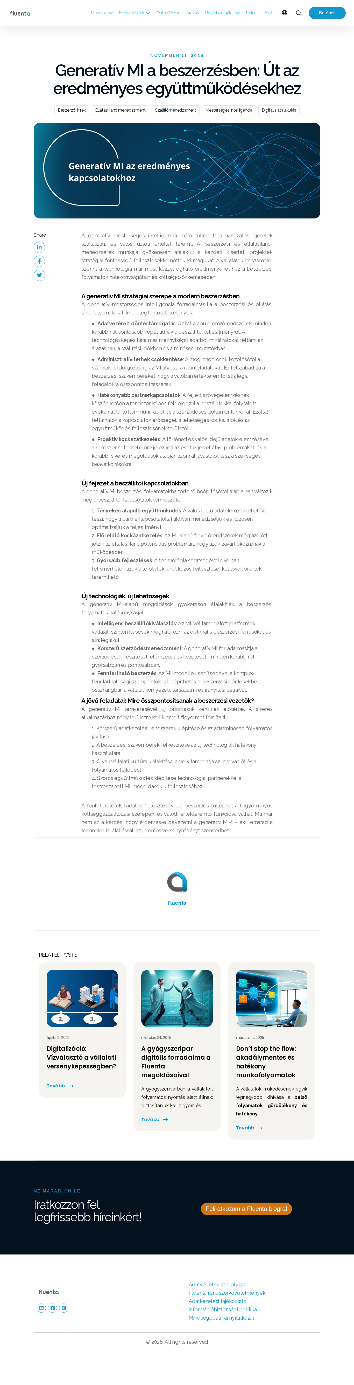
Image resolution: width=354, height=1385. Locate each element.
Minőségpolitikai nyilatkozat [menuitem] (221, 1318)
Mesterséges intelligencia (229, 110)
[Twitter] (39, 275)
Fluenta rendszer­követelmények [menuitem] (227, 1293)
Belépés (327, 12)
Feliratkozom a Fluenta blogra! (246, 1208)
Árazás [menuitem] (192, 12)
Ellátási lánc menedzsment (120, 110)
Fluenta (177, 903)
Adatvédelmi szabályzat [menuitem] (217, 1284)
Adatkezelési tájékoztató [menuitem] (217, 1301)
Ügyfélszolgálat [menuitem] (219, 12)
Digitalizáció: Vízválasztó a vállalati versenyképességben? (81, 1057)
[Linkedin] (39, 247)
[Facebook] (39, 261)
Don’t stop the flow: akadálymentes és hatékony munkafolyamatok (266, 1061)
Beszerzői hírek (72, 110)
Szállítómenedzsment (175, 110)
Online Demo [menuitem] (168, 12)
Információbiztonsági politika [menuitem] (223, 1309)
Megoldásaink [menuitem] (131, 12)
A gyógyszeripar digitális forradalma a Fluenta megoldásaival (176, 1061)
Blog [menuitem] (269, 12)
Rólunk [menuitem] (252, 12)
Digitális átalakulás (279, 110)
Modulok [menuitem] (99, 12)
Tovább (56, 1085)
